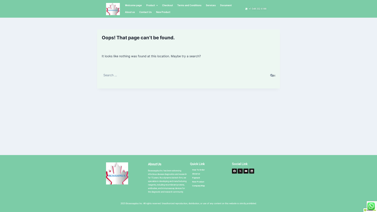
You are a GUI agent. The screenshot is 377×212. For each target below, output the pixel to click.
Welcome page (133, 5)
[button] (152, 5)
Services (211, 5)
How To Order (198, 170)
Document (226, 5)
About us (130, 12)
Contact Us (145, 12)
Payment (196, 178)
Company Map (198, 186)
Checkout (167, 5)
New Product (163, 12)
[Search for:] (188, 75)
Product (150, 5)
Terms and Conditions (189, 5)
